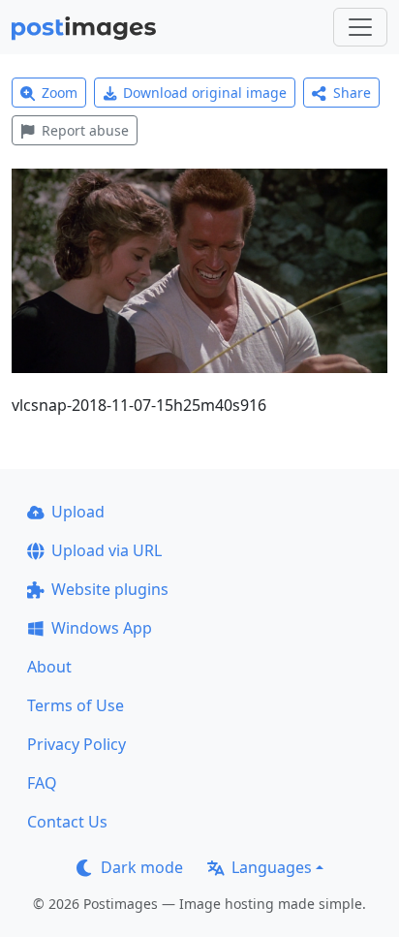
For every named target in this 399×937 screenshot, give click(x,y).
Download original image (205, 92)
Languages (271, 867)
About (49, 666)
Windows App (101, 628)
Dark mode (142, 867)
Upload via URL (106, 550)
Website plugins (110, 589)
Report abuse (85, 130)
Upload (78, 511)
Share (352, 92)
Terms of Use (75, 705)
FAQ (42, 783)
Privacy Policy (76, 744)
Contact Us (67, 821)
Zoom (59, 92)
